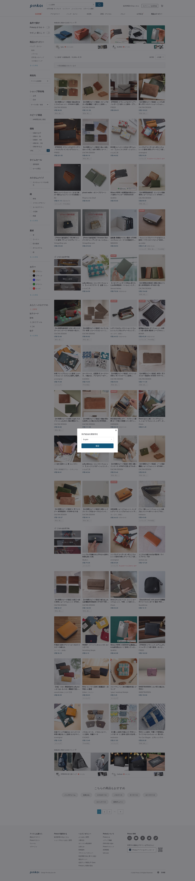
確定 (97, 445)
